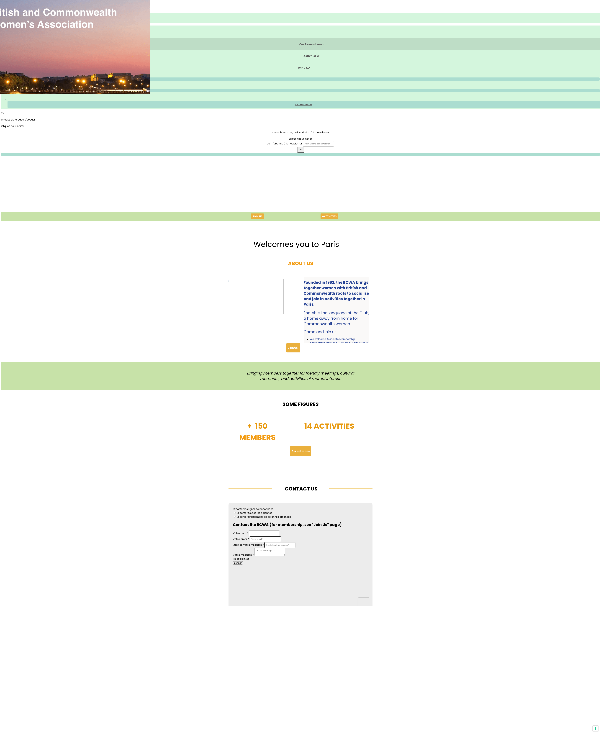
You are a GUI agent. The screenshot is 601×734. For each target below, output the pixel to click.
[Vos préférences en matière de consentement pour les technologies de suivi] (595, 728)
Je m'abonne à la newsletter (285, 143)
